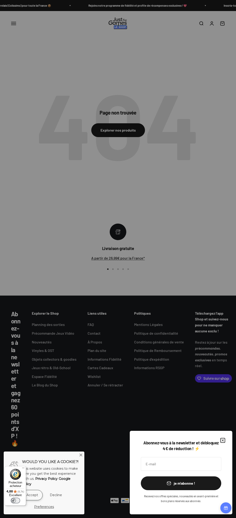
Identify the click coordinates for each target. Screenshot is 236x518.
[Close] (81, 455)
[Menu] (23, 469)
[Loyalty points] (225, 507)
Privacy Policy (46, 479)
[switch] (15, 500)
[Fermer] (223, 440)
